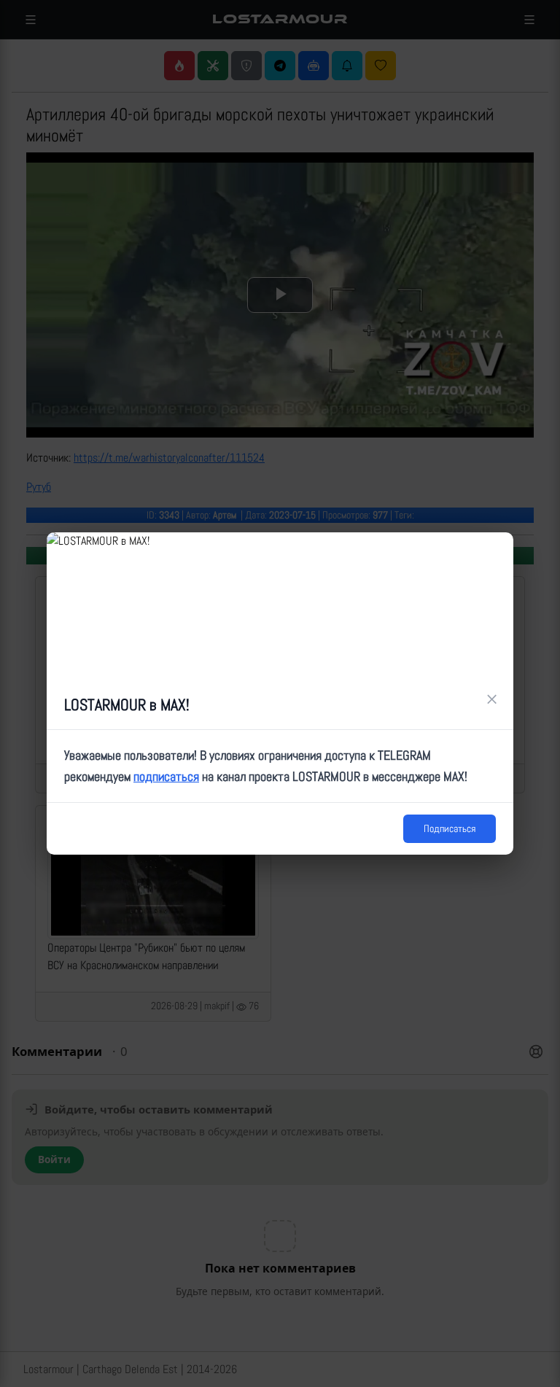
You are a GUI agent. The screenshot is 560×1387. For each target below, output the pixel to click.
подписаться (166, 776)
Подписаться (449, 828)
